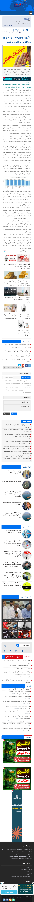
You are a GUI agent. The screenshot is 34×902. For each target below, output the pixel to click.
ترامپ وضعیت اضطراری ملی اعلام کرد (12, 503)
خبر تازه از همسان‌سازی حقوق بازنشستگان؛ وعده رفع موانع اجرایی (12, 585)
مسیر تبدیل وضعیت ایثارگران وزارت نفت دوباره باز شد (17, 434)
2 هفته (26, 713)
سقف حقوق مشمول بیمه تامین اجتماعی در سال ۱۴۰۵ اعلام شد (12, 543)
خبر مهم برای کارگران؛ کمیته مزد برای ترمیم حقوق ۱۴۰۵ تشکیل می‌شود (12, 553)
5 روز (10, 689)
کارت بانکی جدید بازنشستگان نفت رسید (21, 669)
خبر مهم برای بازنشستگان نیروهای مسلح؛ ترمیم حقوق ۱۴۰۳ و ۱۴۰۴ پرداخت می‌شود (12, 574)
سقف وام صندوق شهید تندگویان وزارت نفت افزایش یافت (16, 449)
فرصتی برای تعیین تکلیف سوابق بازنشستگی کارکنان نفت (17, 446)
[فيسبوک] (26, 365)
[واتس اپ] (10, 651)
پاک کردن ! (6, 414)
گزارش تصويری (26, 597)
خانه (27, 19)
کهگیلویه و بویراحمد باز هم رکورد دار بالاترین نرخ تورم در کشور (16, 40)
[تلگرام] (29, 365)
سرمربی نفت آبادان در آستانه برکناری (21, 689)
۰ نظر (30, 30)
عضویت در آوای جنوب (26, 869)
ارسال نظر (14, 414)
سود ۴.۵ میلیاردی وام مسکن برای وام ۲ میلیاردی (20, 856)
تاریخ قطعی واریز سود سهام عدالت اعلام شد (21, 858)
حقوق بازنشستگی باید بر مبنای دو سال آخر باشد (13, 531)
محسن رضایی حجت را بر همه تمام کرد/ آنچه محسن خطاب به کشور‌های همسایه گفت (11, 564)
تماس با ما (28, 874)
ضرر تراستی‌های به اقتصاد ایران (23, 677)
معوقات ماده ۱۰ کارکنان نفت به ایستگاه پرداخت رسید (18, 456)
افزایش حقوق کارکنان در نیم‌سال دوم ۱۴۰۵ (21, 852)
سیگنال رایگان (9, 892)
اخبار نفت (27, 656)
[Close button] (33, 883)
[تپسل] (4, 78)
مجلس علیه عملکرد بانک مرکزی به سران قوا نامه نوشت (17, 345)
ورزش (29, 685)
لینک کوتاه (24, 367)
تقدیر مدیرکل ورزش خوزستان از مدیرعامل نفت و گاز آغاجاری (16, 724)
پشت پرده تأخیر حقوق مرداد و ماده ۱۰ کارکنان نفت (19, 665)
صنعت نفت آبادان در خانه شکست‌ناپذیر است (19, 721)
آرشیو (25, 846)
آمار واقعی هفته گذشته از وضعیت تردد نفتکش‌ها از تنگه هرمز (13, 494)
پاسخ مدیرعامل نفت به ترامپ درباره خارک (14, 471)
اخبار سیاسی (27, 467)
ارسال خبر (28, 872)
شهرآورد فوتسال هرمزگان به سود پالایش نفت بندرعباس (17, 696)
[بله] (22, 651)
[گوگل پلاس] (23, 365)
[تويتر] (19, 365)
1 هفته (11, 694)
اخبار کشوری (27, 526)
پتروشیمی (9, 656)
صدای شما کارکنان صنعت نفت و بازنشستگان (21, 876)
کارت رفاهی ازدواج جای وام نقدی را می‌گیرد (20, 356)
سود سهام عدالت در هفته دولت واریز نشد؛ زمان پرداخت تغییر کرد (16, 849)
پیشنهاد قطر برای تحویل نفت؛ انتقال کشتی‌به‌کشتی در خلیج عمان (12, 515)
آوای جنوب (28, 867)
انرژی (18, 656)
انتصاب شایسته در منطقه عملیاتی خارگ (21, 348)
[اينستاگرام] (4, 651)
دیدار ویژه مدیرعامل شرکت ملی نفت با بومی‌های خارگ (18, 620)
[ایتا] (16, 651)
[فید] (5, 645)
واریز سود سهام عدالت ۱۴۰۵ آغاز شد (23, 854)
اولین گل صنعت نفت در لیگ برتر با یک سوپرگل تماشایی (17, 711)
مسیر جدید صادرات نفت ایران (11, 481)
